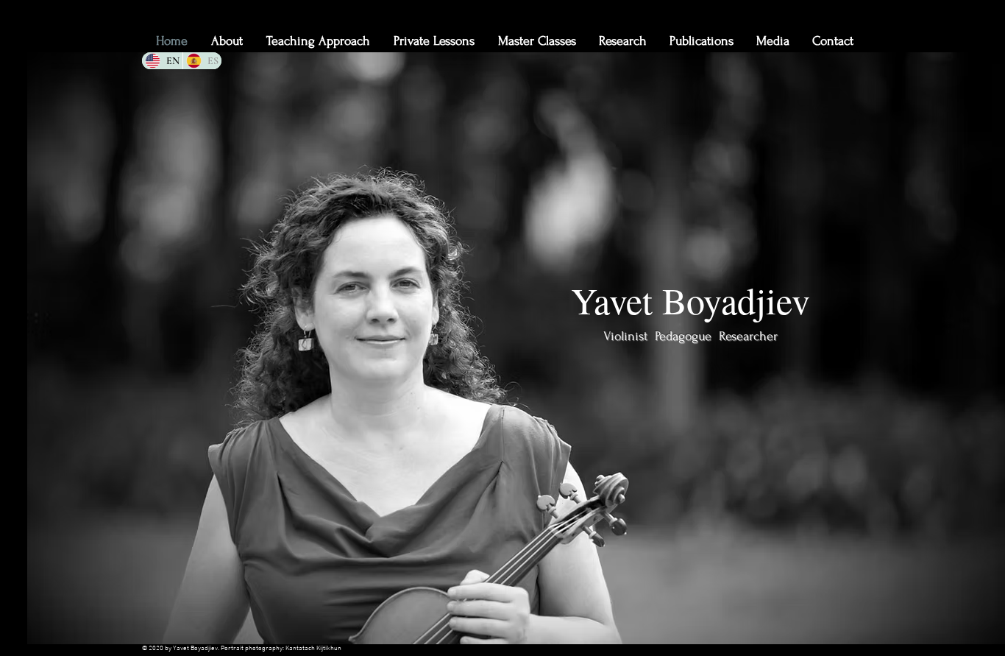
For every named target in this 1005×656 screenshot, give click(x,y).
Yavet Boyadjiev (690, 300)
